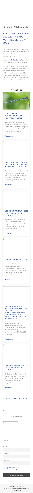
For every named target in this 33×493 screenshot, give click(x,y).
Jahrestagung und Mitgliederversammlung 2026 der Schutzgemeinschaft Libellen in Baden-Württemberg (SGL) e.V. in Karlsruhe (16, 312)
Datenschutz (20, 486)
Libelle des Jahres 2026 (16, 260)
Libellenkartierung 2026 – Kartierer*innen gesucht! (16, 213)
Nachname (6, 453)
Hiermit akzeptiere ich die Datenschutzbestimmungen (11, 468)
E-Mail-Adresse (7, 460)
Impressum (12, 486)
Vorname (5, 446)
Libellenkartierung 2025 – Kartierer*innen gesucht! (16, 368)
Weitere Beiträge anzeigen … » (16, 398)
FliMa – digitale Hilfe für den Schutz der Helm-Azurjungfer (15, 116)
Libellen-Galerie (16, 60)
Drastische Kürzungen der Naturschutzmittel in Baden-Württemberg (16, 165)
